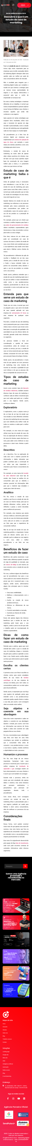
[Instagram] (13, 1098)
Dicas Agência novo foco (16, 13)
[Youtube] (19, 1098)
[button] (13, 5)
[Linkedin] (24, 1098)
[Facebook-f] (8, 1098)
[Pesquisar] (25, 866)
